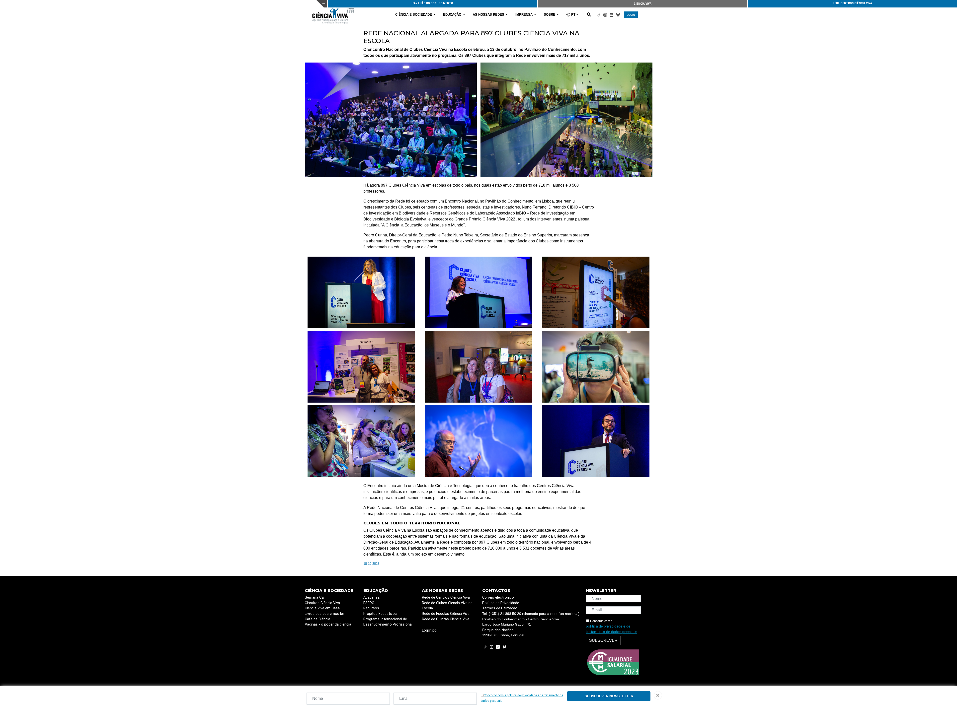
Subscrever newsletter (609, 696)
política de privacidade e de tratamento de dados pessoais (611, 629)
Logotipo (429, 630)
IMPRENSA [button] (524, 14)
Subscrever (603, 640)
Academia (371, 597)
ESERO (368, 603)
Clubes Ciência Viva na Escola (396, 530)
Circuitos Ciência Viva (322, 603)
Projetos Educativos (380, 614)
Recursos (371, 608)
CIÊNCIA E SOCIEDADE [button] (414, 14)
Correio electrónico (498, 597)
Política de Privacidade (500, 603)
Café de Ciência (317, 619)
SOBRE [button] (550, 14)
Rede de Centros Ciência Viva (446, 597)
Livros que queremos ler (324, 614)
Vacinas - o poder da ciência (328, 624)
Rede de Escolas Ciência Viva (446, 614)
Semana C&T (315, 597)
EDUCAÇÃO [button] (452, 14)
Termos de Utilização (499, 608)
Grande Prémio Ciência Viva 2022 (485, 219)
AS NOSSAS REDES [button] (489, 14)
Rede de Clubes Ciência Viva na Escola (447, 606)
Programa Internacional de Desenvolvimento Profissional (387, 622)
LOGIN (631, 14)
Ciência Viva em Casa (322, 608)
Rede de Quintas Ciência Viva (445, 619)
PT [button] (572, 14)
